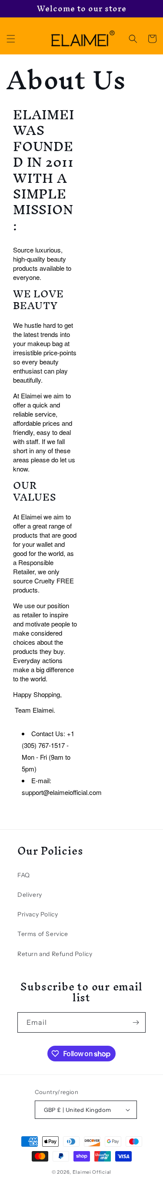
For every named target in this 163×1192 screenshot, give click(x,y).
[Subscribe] (135, 1022)
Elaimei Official (92, 1172)
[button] (10, 38)
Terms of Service (42, 934)
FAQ (23, 875)
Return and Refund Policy (54, 954)
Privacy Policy (37, 914)
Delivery (29, 895)
